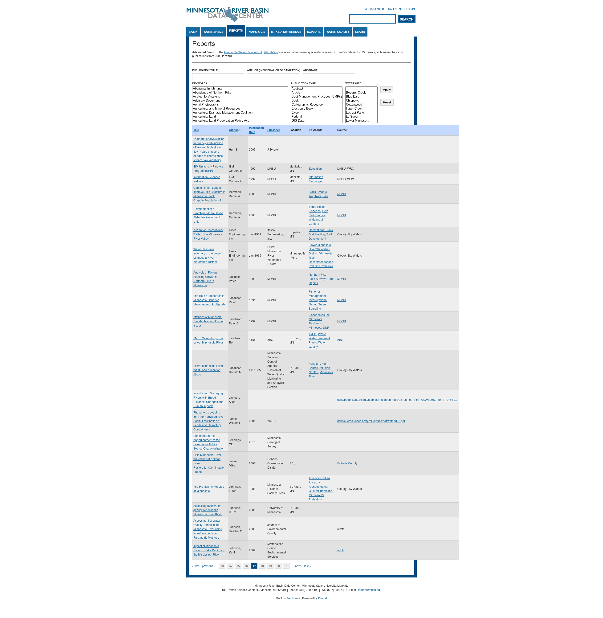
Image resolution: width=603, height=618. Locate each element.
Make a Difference (286, 31)
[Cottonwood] (361, 105)
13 (222, 566)
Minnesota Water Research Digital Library (251, 52)
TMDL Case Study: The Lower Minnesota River (208, 340)
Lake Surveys (317, 279)
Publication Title (205, 70)
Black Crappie (318, 192)
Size (325, 196)
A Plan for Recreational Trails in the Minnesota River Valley (208, 234)
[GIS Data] (316, 121)
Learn (360, 31)
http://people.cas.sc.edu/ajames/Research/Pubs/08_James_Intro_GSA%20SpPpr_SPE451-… (397, 399)
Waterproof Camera (316, 221)
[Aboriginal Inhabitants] (240, 89)
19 (270, 566)
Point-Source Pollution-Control (320, 367)
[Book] (316, 101)
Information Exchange (316, 179)
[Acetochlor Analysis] (240, 97)
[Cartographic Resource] (316, 105)
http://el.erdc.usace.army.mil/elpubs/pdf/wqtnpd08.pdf (371, 421)
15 (238, 566)
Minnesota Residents (315, 321)
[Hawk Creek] (361, 109)
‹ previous (206, 566)
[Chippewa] (361, 101)
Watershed (353, 83)
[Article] (316, 93)
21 (286, 566)
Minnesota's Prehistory (316, 497)
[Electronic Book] (316, 109)
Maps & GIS (257, 31)
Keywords (199, 83)
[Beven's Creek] (361, 93)
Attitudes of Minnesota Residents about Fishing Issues (208, 321)
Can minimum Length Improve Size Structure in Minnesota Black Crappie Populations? (209, 193)
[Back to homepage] (227, 21)
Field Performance (318, 213)
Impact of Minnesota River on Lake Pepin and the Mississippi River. (209, 550)
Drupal (322, 598)
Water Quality (337, 31)
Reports (236, 30)
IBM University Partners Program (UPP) (208, 168)
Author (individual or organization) (273, 70)
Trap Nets (315, 196)
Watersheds (213, 31)
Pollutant (314, 363)
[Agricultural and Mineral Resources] (240, 109)
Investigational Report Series (318, 302)
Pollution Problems (321, 266)
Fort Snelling (317, 234)
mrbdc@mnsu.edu (370, 590)
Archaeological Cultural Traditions (320, 488)
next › (298, 566)
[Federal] (316, 117)
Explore (314, 31)
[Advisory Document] (240, 101)
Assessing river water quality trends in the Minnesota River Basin (207, 509)
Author (233, 130)
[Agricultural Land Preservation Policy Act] (240, 121)
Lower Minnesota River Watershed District (320, 249)
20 (278, 566)
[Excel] (316, 113)
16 (246, 566)
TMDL (313, 334)
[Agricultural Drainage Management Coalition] (240, 113)
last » (307, 566)
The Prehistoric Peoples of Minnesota (208, 488)
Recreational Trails (321, 230)
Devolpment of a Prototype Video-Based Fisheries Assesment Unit (208, 215)
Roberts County (347, 463)
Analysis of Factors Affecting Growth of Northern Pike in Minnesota (205, 278)
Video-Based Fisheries (317, 209)
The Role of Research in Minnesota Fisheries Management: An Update (209, 300)
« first (195, 566)
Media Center (374, 9)
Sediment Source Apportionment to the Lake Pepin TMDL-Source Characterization (208, 442)
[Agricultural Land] (240, 117)
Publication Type (303, 83)
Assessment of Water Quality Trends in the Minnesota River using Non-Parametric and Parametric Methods (207, 528)
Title (196, 130)
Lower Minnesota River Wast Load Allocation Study (208, 370)
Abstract (310, 70)
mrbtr (340, 550)
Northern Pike (317, 274)
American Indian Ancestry (319, 480)
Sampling (315, 308)
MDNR (341, 194)
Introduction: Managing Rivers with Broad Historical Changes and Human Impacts (208, 399)
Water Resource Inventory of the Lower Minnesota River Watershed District (207, 255)
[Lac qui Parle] (361, 113)
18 (262, 566)
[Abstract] (316, 89)
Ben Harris (293, 598)
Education (315, 168)
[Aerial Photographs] (240, 105)
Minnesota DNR (319, 327)
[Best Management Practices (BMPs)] (316, 97)
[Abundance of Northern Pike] (240, 93)
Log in (410, 9)
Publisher (273, 130)
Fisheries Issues (319, 315)
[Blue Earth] (361, 97)
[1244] (361, 89)
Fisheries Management (317, 293)
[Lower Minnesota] (361, 121)
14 (230, 566)
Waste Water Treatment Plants (319, 338)
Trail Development (320, 236)
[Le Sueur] (361, 117)
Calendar (395, 9)
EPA (340, 340)
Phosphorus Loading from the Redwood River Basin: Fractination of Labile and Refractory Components (208, 420)
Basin (193, 31)
